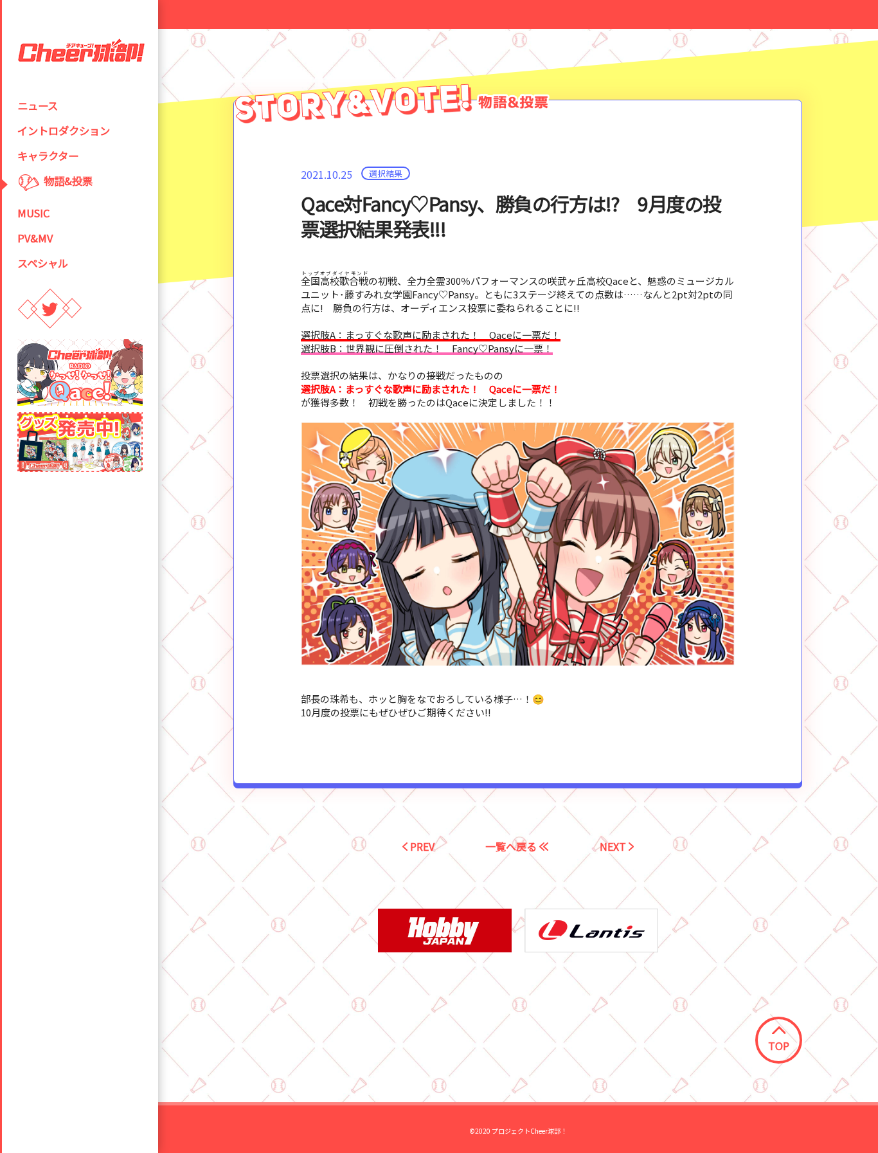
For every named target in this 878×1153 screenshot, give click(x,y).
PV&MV (35, 238)
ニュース (37, 105)
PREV (421, 846)
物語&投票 (68, 180)
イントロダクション (63, 130)
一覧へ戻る (512, 846)
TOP (778, 1045)
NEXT (614, 846)
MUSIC (33, 213)
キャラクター (47, 155)
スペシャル (42, 263)
